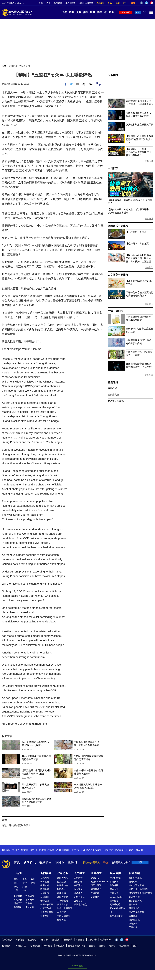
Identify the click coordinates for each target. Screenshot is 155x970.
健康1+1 (95, 878)
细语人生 (61, 920)
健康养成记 (96, 889)
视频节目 (45, 862)
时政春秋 (61, 889)
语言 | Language (86, 3)
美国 (16, 883)
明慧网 (92, 945)
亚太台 (75, 850)
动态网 (102, 945)
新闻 (64, 12)
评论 (16, 886)
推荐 (85, 12)
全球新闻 (44, 878)
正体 (67, 3)
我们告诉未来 (135, 878)
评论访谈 (109, 12)
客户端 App (105, 939)
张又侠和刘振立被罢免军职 (139, 124)
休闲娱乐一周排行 (118, 225)
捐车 (125, 3)
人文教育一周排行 (118, 274)
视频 (71, 12)
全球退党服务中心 (76, 945)
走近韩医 (95, 897)
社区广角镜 (45, 908)
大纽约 (15, 850)
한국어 (139, 850)
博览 (99, 12)
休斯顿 (50, 850)
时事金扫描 (62, 885)
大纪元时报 (35, 945)
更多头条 (149, 161)
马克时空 (61, 912)
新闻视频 (45, 873)
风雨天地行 (134, 908)
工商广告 (133, 927)
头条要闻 (18, 895)
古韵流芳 (78, 885)
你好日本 (114, 881)
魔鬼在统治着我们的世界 (140, 893)
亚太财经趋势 (46, 912)
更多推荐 (149, 218)
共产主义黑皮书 (116, 401)
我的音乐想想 (116, 916)
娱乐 (33, 879)
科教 (24, 890)
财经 (24, 886)
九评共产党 (134, 897)
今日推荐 (113, 168)
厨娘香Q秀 (115, 904)
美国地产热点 (80, 904)
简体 (73, 3)
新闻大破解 (62, 897)
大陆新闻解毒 (63, 916)
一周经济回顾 (46, 904)
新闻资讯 (12, 66)
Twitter (146, 2)
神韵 (41, 3)
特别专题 (113, 382)
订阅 (140, 862)
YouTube (151, 2)
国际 (16, 879)
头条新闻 (113, 75)
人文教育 (79, 873)
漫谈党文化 (113, 394)
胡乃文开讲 (96, 885)
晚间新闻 (44, 889)
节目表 (59, 862)
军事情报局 (62, 900)
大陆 (21, 66)
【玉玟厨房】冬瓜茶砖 (137, 232)
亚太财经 (44, 916)
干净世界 (48, 945)
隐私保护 (44, 939)
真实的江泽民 (135, 900)
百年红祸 (112, 388)
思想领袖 (61, 893)
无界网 (112, 945)
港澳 (24, 879)
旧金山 (66, 850)
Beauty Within (116, 897)
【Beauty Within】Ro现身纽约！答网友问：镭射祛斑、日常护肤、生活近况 (139, 258)
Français (108, 850)
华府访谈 (44, 900)
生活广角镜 (115, 878)
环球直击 (44, 881)
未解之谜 (78, 878)
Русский (119, 850)
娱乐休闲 (115, 873)
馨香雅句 (78, 889)
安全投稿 (68, 939)
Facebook (141, 2)
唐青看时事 (62, 904)
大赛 (48, 3)
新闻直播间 (126, 12)
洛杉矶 (33, 850)
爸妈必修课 (79, 897)
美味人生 (114, 893)
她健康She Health (99, 881)
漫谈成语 (78, 893)
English (97, 850)
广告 (110, 3)
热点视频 (29, 895)
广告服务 (80, 939)
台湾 (24, 883)
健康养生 (96, 873)
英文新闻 (100, 3)
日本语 (130, 850)
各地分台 (58, 3)
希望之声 (60, 945)
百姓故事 (133, 916)
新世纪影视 (124, 945)
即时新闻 (18, 899)
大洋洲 (42, 850)
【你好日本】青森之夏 (137, 243)
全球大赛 (29, 907)
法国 (58, 850)
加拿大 (24, 850)
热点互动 (61, 881)
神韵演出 (18, 907)
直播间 (72, 862)
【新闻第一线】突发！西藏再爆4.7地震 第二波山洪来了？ (139, 139)
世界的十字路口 (64, 908)
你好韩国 (114, 885)
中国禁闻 (44, 885)
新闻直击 (44, 893)
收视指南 (32, 939)
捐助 (118, 3)
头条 (78, 12)
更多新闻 (149, 267)
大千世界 (114, 900)
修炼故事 (133, 923)
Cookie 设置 (77, 966)
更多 (135, 945)
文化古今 (78, 900)
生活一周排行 (115, 311)
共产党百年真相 (136, 885)
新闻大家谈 (62, 878)
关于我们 (19, 939)
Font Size (91, 84)
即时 (92, 12)
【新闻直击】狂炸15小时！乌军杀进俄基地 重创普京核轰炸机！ (139, 152)
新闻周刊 (44, 897)
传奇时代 (133, 881)
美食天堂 (114, 889)
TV (138, 12)
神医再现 (95, 893)
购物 (133, 3)
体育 (33, 883)
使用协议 (56, 939)
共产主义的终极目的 (138, 889)
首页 (4, 66)
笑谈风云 (78, 881)
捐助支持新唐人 (91, 862)
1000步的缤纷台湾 (117, 910)
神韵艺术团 (20, 945)
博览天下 (18, 903)
